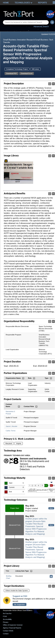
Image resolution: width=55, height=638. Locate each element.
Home (6, 2)
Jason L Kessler (11, 426)
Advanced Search (41, 26)
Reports (42, 2)
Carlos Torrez (11, 431)
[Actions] (23, 378)
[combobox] (26, 22)
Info (49, 83)
